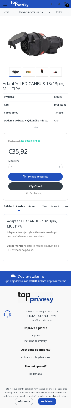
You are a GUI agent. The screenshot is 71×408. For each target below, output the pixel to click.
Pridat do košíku (38, 176)
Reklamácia (35, 373)
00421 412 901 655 (41, 315)
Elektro (58, 12)
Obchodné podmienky (35, 350)
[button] (53, 3)
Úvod (6, 12)
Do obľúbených (37, 193)
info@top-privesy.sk (41, 320)
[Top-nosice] (19, 4)
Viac (36, 127)
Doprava (35, 335)
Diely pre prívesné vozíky (31, 12)
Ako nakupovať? (36, 366)
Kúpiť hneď (35, 186)
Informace (24, 401)
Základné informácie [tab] (19, 206)
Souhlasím (47, 401)
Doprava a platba (35, 328)
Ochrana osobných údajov (35, 357)
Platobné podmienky (35, 340)
